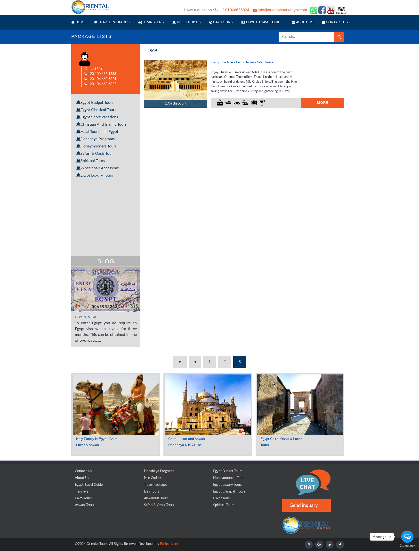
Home (80, 22)
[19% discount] (175, 84)
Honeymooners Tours (99, 146)
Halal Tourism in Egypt (99, 132)
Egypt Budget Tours (97, 103)
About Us (304, 22)
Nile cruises (188, 22)
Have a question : (245, 10)
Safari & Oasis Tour (97, 153)
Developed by (159, 544)
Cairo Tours (83, 498)
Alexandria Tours (156, 498)
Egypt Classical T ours (229, 491)
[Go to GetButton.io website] (407, 546)
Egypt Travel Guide (264, 22)
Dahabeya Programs (98, 139)
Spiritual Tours (93, 161)
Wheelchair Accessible (100, 168)
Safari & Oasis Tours (159, 505)
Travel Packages (155, 484)
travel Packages (113, 22)
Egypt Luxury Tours (97, 175)
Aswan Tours (84, 505)
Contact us (336, 22)
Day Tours (222, 22)
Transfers (153, 22)
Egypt (152, 50)
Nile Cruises (152, 478)
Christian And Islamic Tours (104, 124)
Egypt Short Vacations (99, 117)
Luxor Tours (222, 498)
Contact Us (83, 471)
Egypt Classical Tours (98, 110)
